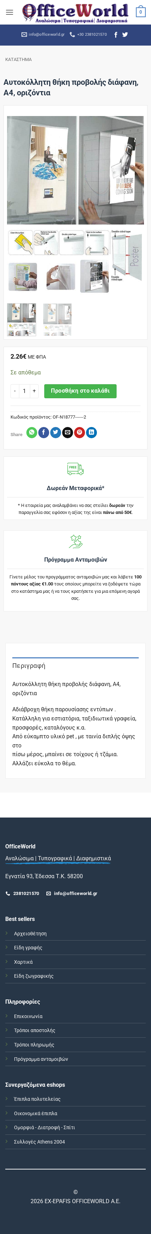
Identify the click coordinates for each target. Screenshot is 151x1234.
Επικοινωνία (28, 1016)
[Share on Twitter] (55, 432)
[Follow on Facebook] (116, 35)
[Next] (132, 207)
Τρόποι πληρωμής (34, 1045)
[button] (9, 12)
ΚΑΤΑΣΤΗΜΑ (18, 59)
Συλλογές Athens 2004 (39, 1142)
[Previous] (18, 207)
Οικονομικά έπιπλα (35, 1114)
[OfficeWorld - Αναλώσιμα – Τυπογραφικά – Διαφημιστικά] (75, 12)
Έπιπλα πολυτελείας (37, 1099)
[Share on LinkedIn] (91, 432)
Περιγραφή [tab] (28, 665)
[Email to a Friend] (67, 432)
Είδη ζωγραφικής (34, 976)
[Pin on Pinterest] (79, 432)
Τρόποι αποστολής (34, 1030)
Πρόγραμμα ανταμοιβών (41, 1059)
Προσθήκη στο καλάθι (80, 391)
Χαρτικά (23, 962)
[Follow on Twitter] (125, 35)
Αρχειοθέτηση (30, 934)
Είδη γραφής (28, 948)
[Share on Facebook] (43, 432)
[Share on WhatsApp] (31, 432)
